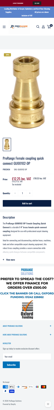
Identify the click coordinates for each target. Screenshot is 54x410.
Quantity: (6, 193)
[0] (49, 26)
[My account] (43, 26)
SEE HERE (37, 3)
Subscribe (11, 364)
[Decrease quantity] (15, 193)
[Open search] (37, 26)
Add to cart (27, 203)
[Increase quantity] (30, 193)
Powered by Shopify (9, 404)
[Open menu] (4, 27)
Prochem (6, 169)
